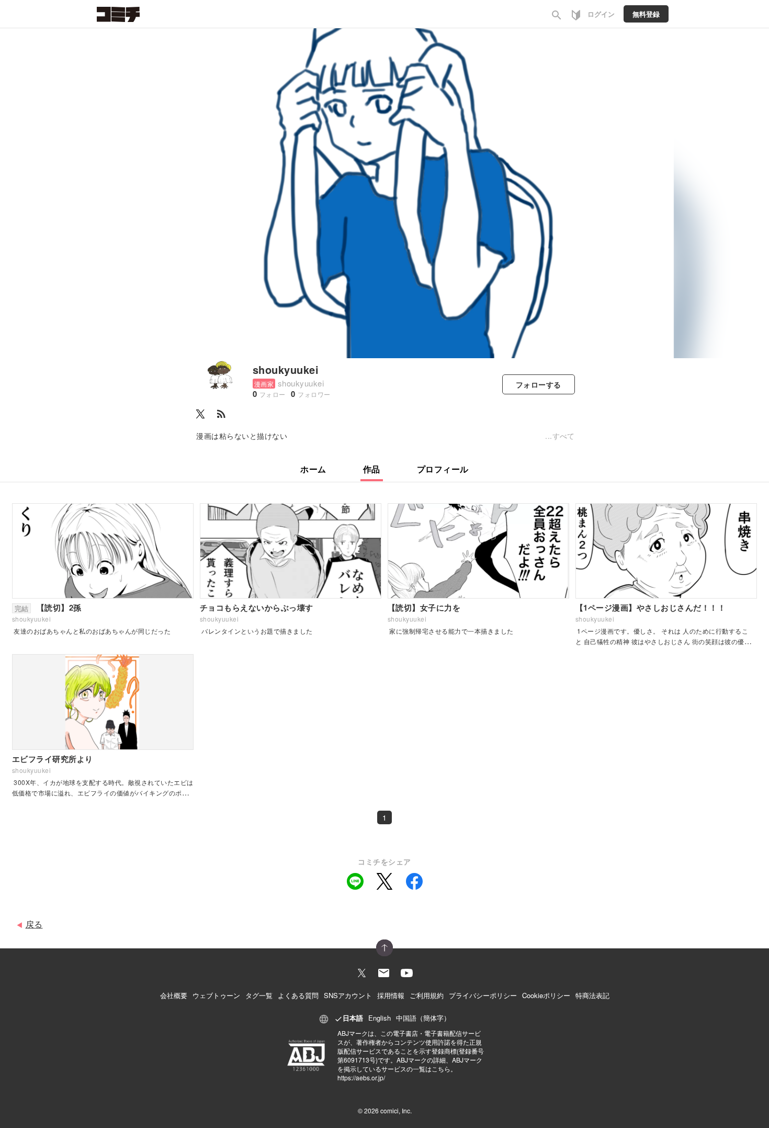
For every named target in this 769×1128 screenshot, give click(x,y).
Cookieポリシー (546, 995)
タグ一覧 (259, 995)
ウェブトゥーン (216, 995)
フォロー (538, 384)
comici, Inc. (396, 1110)
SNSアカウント (348, 995)
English (379, 1018)
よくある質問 (298, 995)
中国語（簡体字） (423, 1018)
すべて (563, 435)
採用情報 (390, 995)
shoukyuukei (286, 369)
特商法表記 (592, 995)
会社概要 (173, 995)
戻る (34, 924)
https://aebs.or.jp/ (361, 1077)
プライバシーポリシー (483, 995)
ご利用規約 (427, 995)
